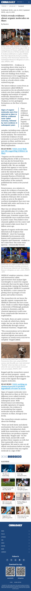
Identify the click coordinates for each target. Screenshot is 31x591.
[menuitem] (19, 2)
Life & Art (12, 6)
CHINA (11, 582)
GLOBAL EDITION (17, 582)
